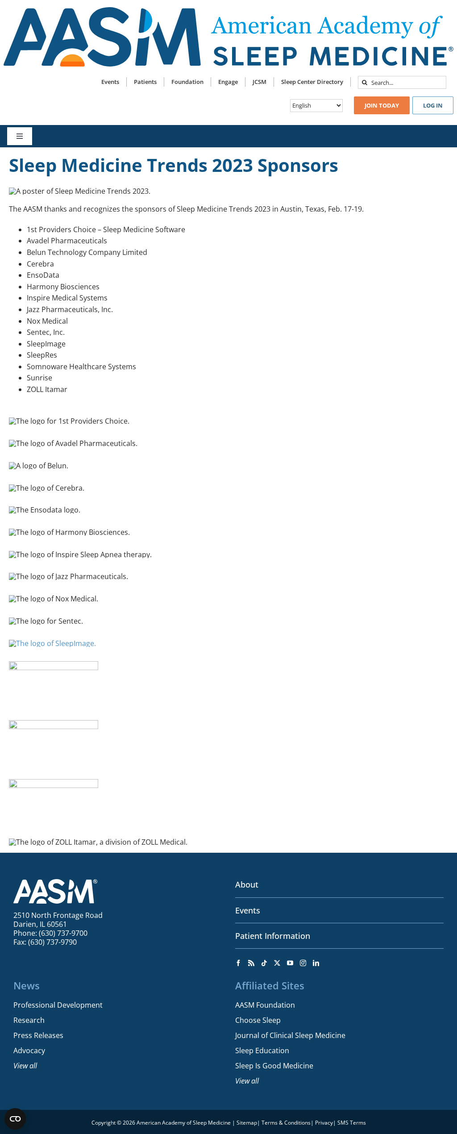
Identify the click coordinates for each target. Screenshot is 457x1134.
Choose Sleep (258, 1020)
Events (247, 910)
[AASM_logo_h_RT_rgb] (228, 11)
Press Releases (38, 1035)
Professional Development (58, 1005)
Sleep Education (262, 1050)
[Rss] (251, 963)
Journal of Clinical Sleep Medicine (290, 1035)
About (246, 884)
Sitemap (247, 1122)
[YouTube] (290, 963)
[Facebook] (238, 963)
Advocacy (29, 1050)
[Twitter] (277, 963)
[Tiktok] (264, 963)
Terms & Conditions (286, 1122)
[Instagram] (303, 963)
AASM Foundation (265, 1005)
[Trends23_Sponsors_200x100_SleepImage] (52, 643)
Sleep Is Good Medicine (274, 1066)
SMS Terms (351, 1122)
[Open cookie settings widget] (15, 1119)
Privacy (324, 1122)
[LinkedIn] (316, 963)
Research (29, 1020)
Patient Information (272, 935)
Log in (433, 105)
